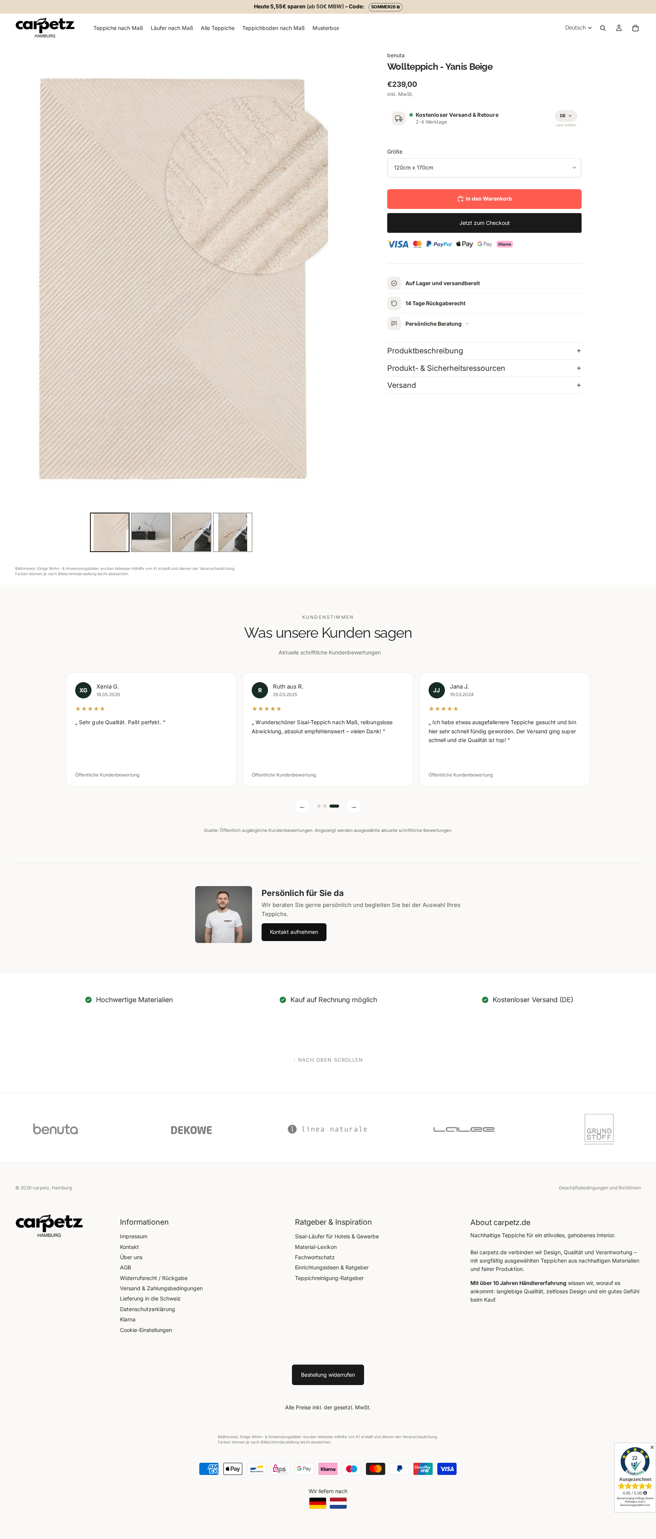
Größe (394, 151)
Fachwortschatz (315, 1257)
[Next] (317, 276)
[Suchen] (602, 27)
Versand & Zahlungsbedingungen (161, 1288)
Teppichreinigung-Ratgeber (329, 1278)
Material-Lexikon (316, 1247)
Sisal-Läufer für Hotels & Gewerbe (337, 1236)
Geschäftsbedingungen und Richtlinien (600, 1188)
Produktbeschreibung (425, 350)
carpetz (41, 1188)
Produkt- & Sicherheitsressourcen (446, 368)
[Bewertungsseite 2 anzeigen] (324, 806)
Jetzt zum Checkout (484, 222)
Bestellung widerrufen (328, 1374)
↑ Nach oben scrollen (328, 1060)
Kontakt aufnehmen (294, 932)
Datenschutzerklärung (147, 1309)
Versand (401, 385)
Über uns (131, 1257)
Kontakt (129, 1247)
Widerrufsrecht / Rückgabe (154, 1278)
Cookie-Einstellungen (146, 1330)
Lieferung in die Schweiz (150, 1298)
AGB (125, 1267)
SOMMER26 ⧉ (385, 6)
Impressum (133, 1236)
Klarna (128, 1319)
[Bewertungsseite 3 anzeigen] (334, 806)
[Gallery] (171, 298)
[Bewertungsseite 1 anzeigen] (318, 806)
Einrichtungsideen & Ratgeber (332, 1267)
